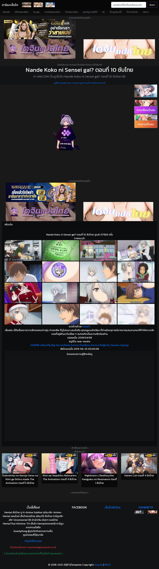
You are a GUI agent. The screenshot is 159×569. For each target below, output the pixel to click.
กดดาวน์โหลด (146, 124)
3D (103, 12)
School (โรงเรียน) (80, 345)
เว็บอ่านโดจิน (132, 12)
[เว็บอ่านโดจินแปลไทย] (145, 91)
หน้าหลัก (6, 12)
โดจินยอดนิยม (71, 12)
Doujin (36, 12)
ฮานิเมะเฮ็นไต (10, 4)
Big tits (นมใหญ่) (60, 345)
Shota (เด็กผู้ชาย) (100, 345)
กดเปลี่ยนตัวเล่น (146, 110)
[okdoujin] (139, 512)
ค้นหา (152, 5)
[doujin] (40, 49)
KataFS (86, 326)
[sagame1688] (41, 192)
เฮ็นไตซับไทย (112, 507)
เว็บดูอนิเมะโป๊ (116, 12)
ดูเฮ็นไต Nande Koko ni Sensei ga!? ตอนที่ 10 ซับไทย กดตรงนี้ (79, 83)
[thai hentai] (41, 211)
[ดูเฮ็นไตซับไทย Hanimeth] (152, 512)
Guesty (98, 565)
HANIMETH (146, 507)
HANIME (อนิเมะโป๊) (40, 345)
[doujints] (118, 211)
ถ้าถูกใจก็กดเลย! (33, 541)
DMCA (146, 12)
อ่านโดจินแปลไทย (52, 12)
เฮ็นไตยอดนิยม (21, 12)
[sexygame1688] (40, 29)
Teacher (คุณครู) (120, 345)
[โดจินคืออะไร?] (38, 4)
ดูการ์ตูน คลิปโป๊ (90, 12)
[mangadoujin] (119, 49)
